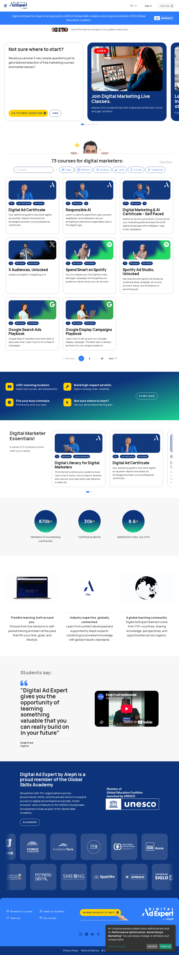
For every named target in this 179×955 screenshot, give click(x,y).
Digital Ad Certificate (27, 209)
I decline (152, 946)
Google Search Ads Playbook (25, 331)
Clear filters (165, 161)
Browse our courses (21, 911)
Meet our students (53, 911)
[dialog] (141, 938)
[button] (5, 5)
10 (102, 358)
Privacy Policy (70, 950)
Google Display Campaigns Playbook (89, 331)
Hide (55, 113)
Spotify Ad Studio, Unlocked (138, 271)
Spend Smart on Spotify (86, 269)
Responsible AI (78, 209)
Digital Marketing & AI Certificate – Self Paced (143, 211)
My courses (49, 918)
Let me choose (117, 946)
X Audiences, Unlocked (28, 269)
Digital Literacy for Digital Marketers (77, 464)
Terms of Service (90, 950)
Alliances (30, 822)
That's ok (165, 946)
